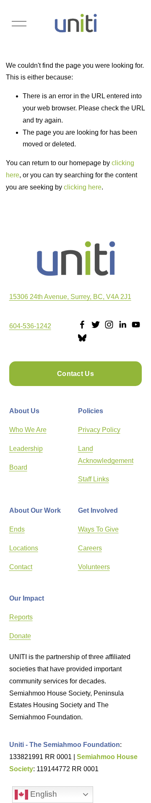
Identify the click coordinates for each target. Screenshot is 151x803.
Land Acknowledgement (105, 454)
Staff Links (93, 479)
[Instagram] (109, 324)
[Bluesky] (82, 338)
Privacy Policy (99, 429)
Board (18, 467)
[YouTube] (136, 324)
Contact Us (75, 373)
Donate (20, 635)
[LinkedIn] (122, 324)
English (42, 794)
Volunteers (94, 566)
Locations (23, 548)
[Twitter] (95, 324)
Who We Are (28, 429)
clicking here (83, 187)
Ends (17, 529)
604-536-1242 (30, 326)
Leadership (26, 448)
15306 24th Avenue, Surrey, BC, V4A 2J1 (70, 296)
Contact (20, 566)
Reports (21, 617)
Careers (90, 548)
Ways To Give (98, 529)
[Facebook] (82, 324)
